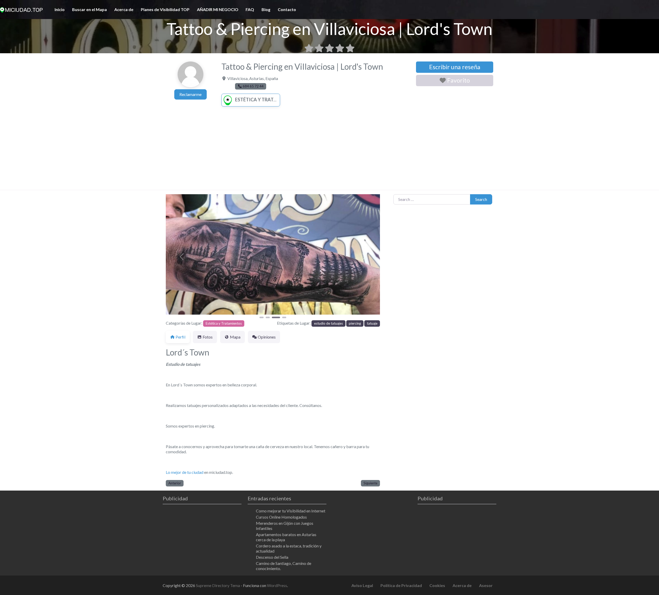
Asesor (486, 585)
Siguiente (370, 483)
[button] (182, 256)
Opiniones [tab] (267, 336)
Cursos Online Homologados (281, 516)
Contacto (287, 9)
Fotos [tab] (208, 336)
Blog (266, 9)
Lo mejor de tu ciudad (184, 472)
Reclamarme (190, 94)
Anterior (174, 483)
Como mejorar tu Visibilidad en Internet (290, 510)
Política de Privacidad (401, 585)
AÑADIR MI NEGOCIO (217, 9)
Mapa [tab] (235, 336)
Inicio (60, 9)
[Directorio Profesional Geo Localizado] (21, 9)
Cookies (437, 585)
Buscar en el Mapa (89, 9)
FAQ (250, 9)
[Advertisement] (329, 151)
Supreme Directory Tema (218, 585)
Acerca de (123, 9)
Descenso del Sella (272, 557)
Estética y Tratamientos (266, 99)
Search (481, 199)
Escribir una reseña (454, 66)
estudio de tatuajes (328, 323)
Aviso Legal (362, 585)
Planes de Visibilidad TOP (165, 9)
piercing (355, 323)
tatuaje (372, 323)
